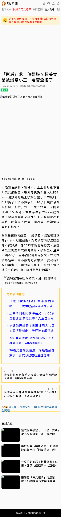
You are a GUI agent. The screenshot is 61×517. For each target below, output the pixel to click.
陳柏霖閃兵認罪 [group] (22, 9)
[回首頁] (12, 3)
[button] (48, 3)
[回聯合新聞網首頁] (3, 3)
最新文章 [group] (6, 9)
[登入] (53, 3)
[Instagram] (43, 3)
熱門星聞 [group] (38, 9)
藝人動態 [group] (50, 9)
